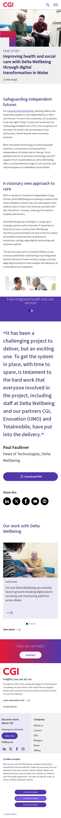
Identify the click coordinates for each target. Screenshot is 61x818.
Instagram (23, 749)
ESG (36, 735)
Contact (30, 655)
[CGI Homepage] (8, 4)
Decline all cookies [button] (30, 804)
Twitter (10, 749)
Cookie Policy (10, 814)
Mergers (38, 740)
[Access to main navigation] (55, 5)
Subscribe (9, 735)
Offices (37, 750)
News (36, 745)
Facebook (17, 749)
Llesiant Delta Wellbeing (20, 110)
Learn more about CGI (13, 700)
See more (9, 629)
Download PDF (33, 476)
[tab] (29, 311)
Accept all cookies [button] (30, 792)
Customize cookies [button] (30, 798)
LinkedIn (4, 749)
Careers (38, 730)
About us (38, 725)
